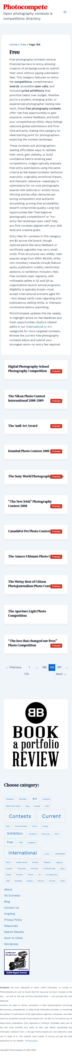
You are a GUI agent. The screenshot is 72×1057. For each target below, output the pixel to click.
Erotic (34, 826)
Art (50, 326)
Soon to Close (13, 938)
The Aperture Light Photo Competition (27, 613)
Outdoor (9, 868)
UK (39, 875)
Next (61, 674)
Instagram (31, 842)
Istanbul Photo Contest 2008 (28, 451)
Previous (13, 667)
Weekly (30, 881)
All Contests (12, 895)
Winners (41, 881)
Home (13, 44)
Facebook (33, 834)
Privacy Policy (13, 919)
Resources (11, 925)
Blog (27, 806)
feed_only (46, 834)
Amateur (10, 799)
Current (51, 816)
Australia (46, 799)
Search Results (14, 931)
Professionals (49, 868)
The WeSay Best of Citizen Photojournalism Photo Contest (31, 583)
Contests (20, 816)
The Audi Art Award (22, 425)
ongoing (59, 862)
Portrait (34, 868)
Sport (62, 868)
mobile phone (21, 862)
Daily (8, 826)
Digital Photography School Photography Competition (28, 368)
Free (23, 44)
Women (52, 881)
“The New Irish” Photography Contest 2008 (30, 503)
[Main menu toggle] (65, 12)
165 (44, 667)
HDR (21, 842)
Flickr (57, 834)
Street (8, 875)
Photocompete (25, 6)
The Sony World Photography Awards (35, 476)
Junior (47, 854)
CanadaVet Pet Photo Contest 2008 (33, 531)
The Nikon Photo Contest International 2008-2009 (26, 398)
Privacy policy (31, 1041)
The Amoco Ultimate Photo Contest (34, 556)
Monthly (35, 862)
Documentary (21, 826)
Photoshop (21, 869)
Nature (47, 862)
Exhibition (15, 833)
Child (47, 806)
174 (26, 674)
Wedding (18, 881)
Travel (30, 875)
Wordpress (11, 944)
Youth (62, 881)
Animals (22, 799)
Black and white (13, 806)
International (34, 326)
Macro (8, 862)
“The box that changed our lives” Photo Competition (32, 642)
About (8, 889)
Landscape (60, 854)
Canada (37, 806)
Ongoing (9, 913)
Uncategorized (51, 875)
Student (19, 875)
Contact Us (11, 907)
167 (59, 667)
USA (8, 881)
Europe (45, 826)
